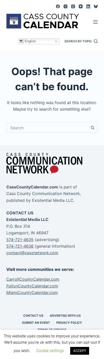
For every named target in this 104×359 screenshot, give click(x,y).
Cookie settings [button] (50, 350)
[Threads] (73, 6)
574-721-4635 (20, 239)
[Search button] (93, 128)
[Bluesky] (96, 6)
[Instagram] (65, 6)
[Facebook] (58, 6)
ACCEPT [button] (79, 351)
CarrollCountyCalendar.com (32, 279)
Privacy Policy (69, 322)
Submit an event (36, 322)
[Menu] (95, 22)
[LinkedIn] (88, 6)
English (30, 41)
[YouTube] (81, 6)
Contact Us (33, 315)
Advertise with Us (65, 315)
